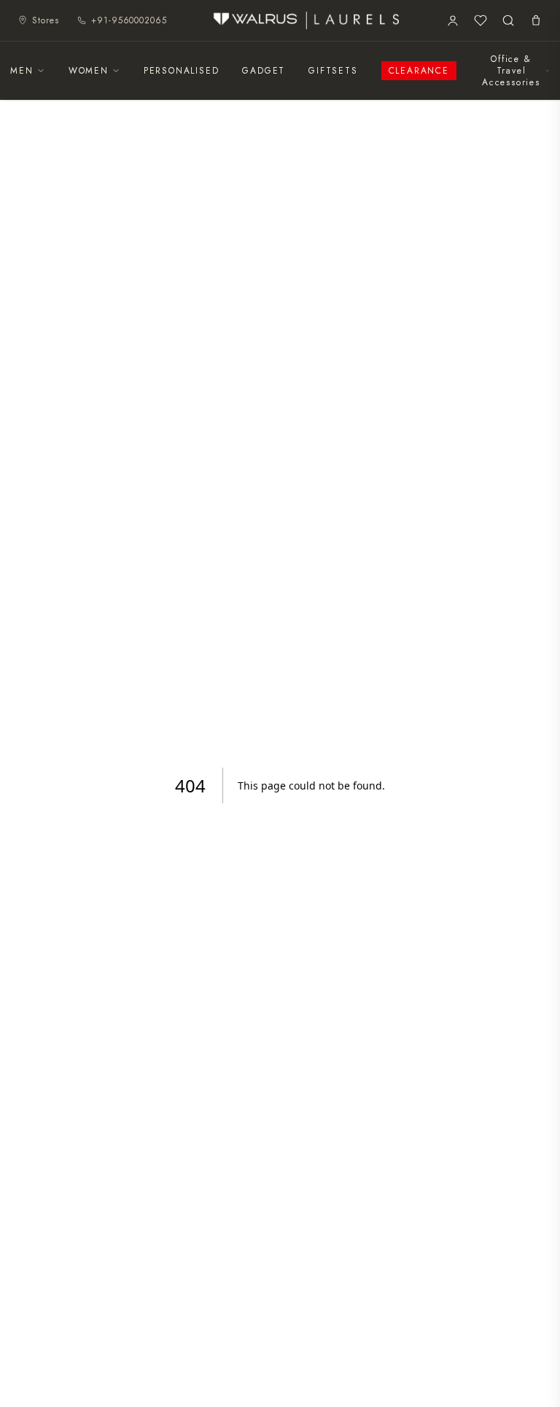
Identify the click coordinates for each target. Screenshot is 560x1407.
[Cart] (535, 20)
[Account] (452, 20)
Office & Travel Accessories (511, 70)
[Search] (508, 20)
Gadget (263, 70)
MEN (21, 70)
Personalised (181, 70)
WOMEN (89, 70)
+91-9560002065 (129, 20)
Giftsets (332, 70)
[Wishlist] (480, 20)
